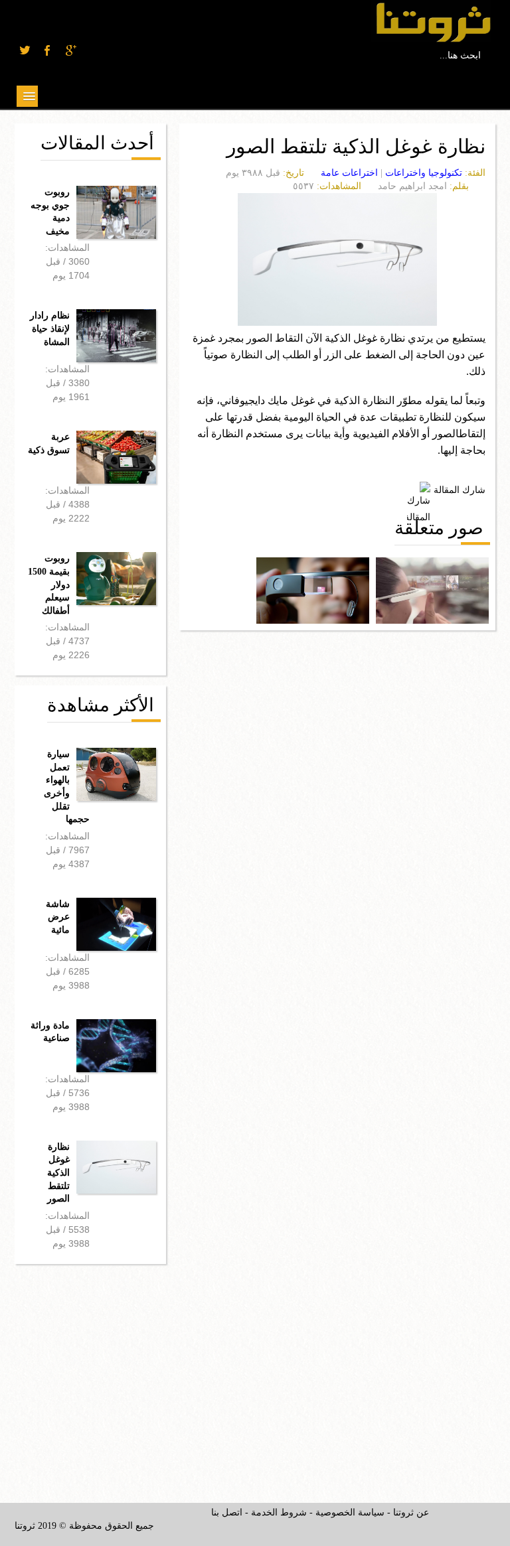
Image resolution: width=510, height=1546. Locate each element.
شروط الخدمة (279, 1512)
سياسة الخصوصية (349, 1512)
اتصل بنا (226, 1512)
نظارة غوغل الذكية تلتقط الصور (58, 1173)
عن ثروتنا (411, 1512)
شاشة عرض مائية (58, 917)
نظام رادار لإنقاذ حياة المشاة (50, 328)
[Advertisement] (114, 1373)
